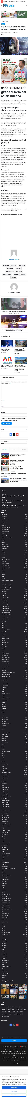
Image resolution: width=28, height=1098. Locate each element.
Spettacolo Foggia (6, 902)
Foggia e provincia (6, 676)
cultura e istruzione (6, 612)
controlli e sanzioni (6, 589)
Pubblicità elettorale (6, 825)
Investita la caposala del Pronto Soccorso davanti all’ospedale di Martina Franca (18, 480)
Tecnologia (4, 939)
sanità (3, 857)
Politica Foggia (5, 793)
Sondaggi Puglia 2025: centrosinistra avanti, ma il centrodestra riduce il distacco (18, 468)
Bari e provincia (5, 563)
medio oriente (5, 742)
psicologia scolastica (6, 823)
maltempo (4, 738)
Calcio (3, 570)
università (4, 956)
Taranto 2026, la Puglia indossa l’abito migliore (7, 366)
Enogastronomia (5, 642)
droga (3, 627)
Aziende (3, 557)
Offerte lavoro (5, 779)
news (3, 766)
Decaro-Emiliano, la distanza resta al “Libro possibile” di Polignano (17, 462)
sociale (3, 885)
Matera (16, 274)
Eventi (3, 651)
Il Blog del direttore (6, 697)
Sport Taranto (5, 921)
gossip (3, 695)
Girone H (19, 271)
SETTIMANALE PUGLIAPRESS (8, 868)
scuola (3, 860)
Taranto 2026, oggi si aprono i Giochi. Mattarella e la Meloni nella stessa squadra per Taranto (20, 350)
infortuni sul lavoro (6, 717)
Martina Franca (7, 274)
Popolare (4, 449)
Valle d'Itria (4, 962)
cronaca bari (4, 599)
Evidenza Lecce (5, 663)
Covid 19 (4, 593)
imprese (3, 702)
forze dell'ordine (5, 683)
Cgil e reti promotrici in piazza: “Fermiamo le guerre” (17, 454)
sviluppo (3, 930)
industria (4, 715)
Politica (3, 785)
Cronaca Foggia (5, 604)
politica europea (5, 791)
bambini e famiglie (6, 559)
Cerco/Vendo (4, 1057)
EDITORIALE (4, 633)
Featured (4, 670)
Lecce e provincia (6, 732)
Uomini (3, 958)
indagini (3, 712)
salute (3, 851)
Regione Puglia (4, 1013)
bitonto (14, 265)
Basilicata (6, 265)
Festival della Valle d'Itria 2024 (8, 672)
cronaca (21, 1006)
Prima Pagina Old (5, 815)
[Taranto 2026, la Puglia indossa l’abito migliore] (7, 360)
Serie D (14, 277)
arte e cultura (5, 544)
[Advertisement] (14, 233)
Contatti (25, 1057)
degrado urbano (5, 619)
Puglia (3, 828)
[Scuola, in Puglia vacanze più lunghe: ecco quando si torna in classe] (23, 997)
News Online (4, 770)
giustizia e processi (6, 693)
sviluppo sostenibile (6, 932)
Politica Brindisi (5, 789)
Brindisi (11, 1006)
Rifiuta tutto (14, 1095)
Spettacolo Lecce (6, 904)
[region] (14, 1086)
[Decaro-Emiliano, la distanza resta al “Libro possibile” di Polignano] (5, 462)
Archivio (20, 1057)
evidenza (3, 1009)
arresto (3, 542)
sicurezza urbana (5, 879)
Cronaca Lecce (5, 606)
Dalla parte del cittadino (7, 616)
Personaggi (4, 783)
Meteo (3, 744)
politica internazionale (6, 796)
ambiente (4, 525)
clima (3, 576)
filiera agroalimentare (6, 674)
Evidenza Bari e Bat (6, 657)
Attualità (4, 555)
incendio (4, 704)
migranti (3, 747)
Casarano (10, 268)
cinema (3, 572)
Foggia (8, 1009)
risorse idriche (5, 849)
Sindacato (4, 881)
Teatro (3, 936)
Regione (3, 838)
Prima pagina (5, 813)
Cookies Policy (5, 1060)
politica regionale (5, 802)
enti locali (4, 644)
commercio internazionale (7, 580)
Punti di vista (4, 834)
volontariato (4, 975)
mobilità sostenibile (6, 751)
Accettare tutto (14, 1087)
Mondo (3, 755)
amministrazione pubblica (7, 538)
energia (3, 640)
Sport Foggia (4, 917)
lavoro (3, 729)
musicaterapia (5, 764)
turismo (3, 951)
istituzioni (4, 725)
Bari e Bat (4, 561)
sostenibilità (4, 889)
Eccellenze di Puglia (6, 629)
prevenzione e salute (6, 811)
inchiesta (4, 706)
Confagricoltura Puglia (7, 584)
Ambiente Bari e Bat (6, 527)
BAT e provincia (5, 565)
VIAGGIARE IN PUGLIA (7, 966)
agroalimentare (5, 518)
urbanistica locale (6, 960)
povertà (3, 808)
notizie (9, 1011)
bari (7, 1006)
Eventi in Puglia (5, 655)
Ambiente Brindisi (5, 529)
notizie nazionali (5, 776)
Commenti (23, 449)
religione (4, 840)
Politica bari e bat (5, 787)
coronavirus (4, 591)
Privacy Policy (12, 1060)
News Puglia (4, 1011)
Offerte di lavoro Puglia (13, 1057)
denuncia (4, 621)
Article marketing (5, 546)
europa (3, 648)
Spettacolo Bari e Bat (6, 898)
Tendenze (4, 941)
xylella (3, 977)
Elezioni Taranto (5, 638)
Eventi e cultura (5, 653)
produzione (4, 819)
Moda (3, 753)
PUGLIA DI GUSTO (6, 830)
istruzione (4, 727)
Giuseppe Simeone (6, 32)
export (3, 668)
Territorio (4, 943)
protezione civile (5, 821)
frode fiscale (4, 687)
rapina (3, 836)
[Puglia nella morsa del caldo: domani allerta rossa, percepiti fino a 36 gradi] (14, 991)
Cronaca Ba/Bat (5, 597)
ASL (3, 550)
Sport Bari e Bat (5, 913)
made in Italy (4, 734)
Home (3, 21)
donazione (4, 625)
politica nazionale (5, 800)
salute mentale (5, 855)
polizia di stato (15, 1011)
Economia (4, 631)
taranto (10, 1013)
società (3, 887)
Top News (4, 945)
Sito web (3, 412)
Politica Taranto (5, 804)
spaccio (3, 892)
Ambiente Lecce (5, 533)
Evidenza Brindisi (5, 659)
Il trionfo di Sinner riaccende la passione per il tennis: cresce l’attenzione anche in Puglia (20, 368)
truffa (3, 949)
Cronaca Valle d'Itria (6, 610)
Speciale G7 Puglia (6, 894)
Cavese (18, 268)
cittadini (3, 574)
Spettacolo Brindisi (6, 900)
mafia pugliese (5, 736)
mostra (3, 759)
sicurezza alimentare (6, 875)
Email (2, 406)
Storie (3, 924)
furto (3, 689)
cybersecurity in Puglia (7, 614)
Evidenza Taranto (5, 665)
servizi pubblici (5, 866)
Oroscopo (4, 781)
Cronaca (4, 595)
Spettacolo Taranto (6, 907)
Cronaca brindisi (5, 601)
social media (4, 883)
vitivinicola (4, 971)
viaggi (3, 964)
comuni (3, 582)
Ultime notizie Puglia (18, 1013)
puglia (23, 274)
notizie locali (4, 774)
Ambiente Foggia (5, 531)
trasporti (4, 947)
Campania (22, 265)
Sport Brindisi (5, 915)
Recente (14, 449)
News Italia (4, 768)
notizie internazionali (6, 772)
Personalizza (14, 1091)
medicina (4, 740)
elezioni (3, 636)
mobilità (3, 749)
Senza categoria (5, 862)
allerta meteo (5, 520)
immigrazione (5, 700)
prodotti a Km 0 (5, 817)
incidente (4, 708)
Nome (2, 400)
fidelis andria (10, 271)
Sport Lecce (4, 919)
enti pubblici (4, 646)
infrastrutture (5, 719)
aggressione (4, 514)
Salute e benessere (6, 853)
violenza (3, 968)
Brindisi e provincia (6, 567)
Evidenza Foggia (5, 661)
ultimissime (4, 953)
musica (3, 761)
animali (3, 540)
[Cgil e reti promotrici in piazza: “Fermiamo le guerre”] (5, 456)
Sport (7, 21)
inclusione (4, 710)
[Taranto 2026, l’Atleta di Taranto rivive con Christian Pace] (7, 343)
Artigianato (4, 548)
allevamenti (4, 523)
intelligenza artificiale (6, 723)
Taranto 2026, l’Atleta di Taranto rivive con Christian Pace (7, 349)
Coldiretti (4, 578)
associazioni (4, 552)
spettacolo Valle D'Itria (7, 909)
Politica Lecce (5, 798)
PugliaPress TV (5, 832)
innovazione (4, 721)
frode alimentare (5, 685)
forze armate (4, 680)
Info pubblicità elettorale (21, 1060)
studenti (3, 928)
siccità (3, 870)
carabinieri (16, 1006)
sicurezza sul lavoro (6, 877)
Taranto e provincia (6, 934)
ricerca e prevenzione (6, 843)
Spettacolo (4, 896)
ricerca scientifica (6, 845)
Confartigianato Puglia (7, 587)
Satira (4, 926)
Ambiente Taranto (6, 535)
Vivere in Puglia (5, 973)
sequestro (4, 864)
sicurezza (4, 872)
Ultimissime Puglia (5, 1016)
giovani (3, 691)
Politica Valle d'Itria (6, 806)
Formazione (4, 678)
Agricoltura (4, 516)
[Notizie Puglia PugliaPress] (8, 5)
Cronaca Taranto (5, 608)
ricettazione (4, 847)
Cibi (4, 757)
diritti (3, 623)
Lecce (13, 1009)
